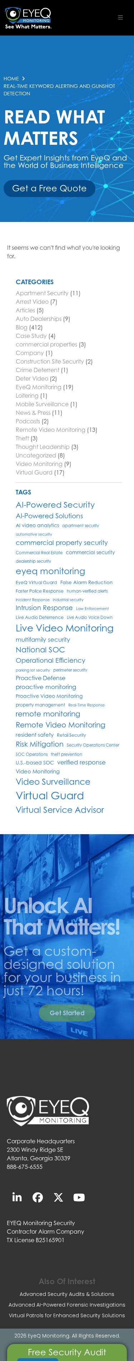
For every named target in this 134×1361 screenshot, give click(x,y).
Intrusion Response (44, 607)
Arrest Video (32, 301)
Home (11, 78)
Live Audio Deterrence (40, 617)
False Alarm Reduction (86, 582)
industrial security (68, 600)
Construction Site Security (50, 361)
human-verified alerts (87, 591)
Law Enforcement (92, 609)
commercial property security (62, 542)
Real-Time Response (86, 705)
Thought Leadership (43, 446)
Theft (22, 438)
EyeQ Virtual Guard (36, 582)
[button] (120, 17)
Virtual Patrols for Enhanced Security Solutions (67, 1315)
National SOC (40, 649)
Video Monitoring (39, 463)
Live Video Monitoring (65, 628)
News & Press (33, 412)
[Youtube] (79, 1197)
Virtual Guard (34, 472)
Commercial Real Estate (39, 552)
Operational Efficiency (50, 660)
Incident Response (33, 600)
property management (40, 705)
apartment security (80, 525)
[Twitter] (58, 1197)
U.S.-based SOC (35, 762)
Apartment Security (42, 293)
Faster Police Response (40, 591)
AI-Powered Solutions (49, 516)
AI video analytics (37, 525)
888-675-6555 (25, 1166)
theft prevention (66, 754)
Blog (22, 327)
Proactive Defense (40, 678)
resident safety (35, 734)
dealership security (33, 561)
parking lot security (33, 670)
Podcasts (28, 421)
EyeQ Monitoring (38, 387)
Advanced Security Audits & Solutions (67, 1294)
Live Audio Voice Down (90, 617)
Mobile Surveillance (42, 404)
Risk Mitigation (40, 744)
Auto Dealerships (38, 318)
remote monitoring (48, 713)
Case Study (31, 335)
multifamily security (43, 639)
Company (30, 352)
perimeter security (70, 670)
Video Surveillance (53, 782)
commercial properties (46, 344)
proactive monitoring (46, 686)
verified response (81, 762)
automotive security (34, 534)
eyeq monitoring (50, 571)
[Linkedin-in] (17, 1197)
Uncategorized (36, 455)
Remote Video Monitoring (50, 429)
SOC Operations (32, 754)
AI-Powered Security (55, 504)
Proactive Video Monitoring (49, 696)
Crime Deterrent (37, 370)
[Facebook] (38, 1197)
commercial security (90, 552)
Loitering (27, 395)
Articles (25, 310)
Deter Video (32, 378)
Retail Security (71, 735)
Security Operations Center (93, 745)
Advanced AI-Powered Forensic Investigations (67, 1304)
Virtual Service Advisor (60, 810)
